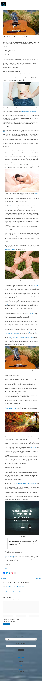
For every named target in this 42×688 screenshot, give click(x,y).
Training (21, 668)
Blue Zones (20, 231)
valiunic (23, 432)
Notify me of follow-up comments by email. (11, 619)
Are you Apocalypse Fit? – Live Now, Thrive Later (15, 586)
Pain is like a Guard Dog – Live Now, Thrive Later (14, 591)
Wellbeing (4, 38)
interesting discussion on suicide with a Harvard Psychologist (25, 483)
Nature (11, 38)
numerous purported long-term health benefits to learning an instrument (21, 337)
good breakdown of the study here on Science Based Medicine (19, 56)
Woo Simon (31, 682)
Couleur (28, 370)
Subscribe (21, 649)
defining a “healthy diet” (24, 60)
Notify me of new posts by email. (9, 621)
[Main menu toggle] (40, 4)
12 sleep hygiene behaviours (27, 199)
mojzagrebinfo (32, 107)
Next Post (38, 578)
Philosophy (21, 665)
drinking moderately (6, 131)
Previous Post (4, 578)
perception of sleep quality (13, 205)
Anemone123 (29, 280)
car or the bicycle (26, 69)
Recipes (21, 666)
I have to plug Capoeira (11, 393)
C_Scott (36, 193)
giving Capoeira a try (29, 313)
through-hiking (33, 447)
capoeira (8, 38)
